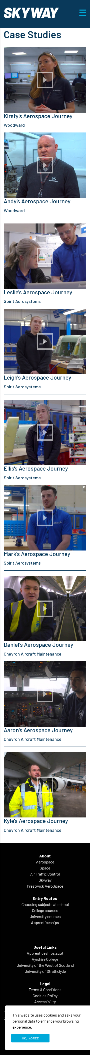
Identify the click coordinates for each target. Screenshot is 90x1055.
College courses (45, 910)
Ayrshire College (45, 959)
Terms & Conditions (45, 989)
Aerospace (45, 861)
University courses (45, 916)
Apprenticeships (45, 922)
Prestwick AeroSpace (45, 886)
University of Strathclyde (45, 971)
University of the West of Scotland (45, 965)
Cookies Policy (45, 995)
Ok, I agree (30, 1038)
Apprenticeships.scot (45, 953)
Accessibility (45, 1001)
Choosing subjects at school (45, 904)
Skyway (45, 880)
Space (45, 867)
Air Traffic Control (45, 873)
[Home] (31, 12)
